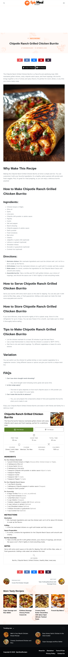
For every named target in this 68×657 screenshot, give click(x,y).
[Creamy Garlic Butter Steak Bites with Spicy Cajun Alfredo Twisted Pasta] (42, 601)
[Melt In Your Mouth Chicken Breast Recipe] (6, 634)
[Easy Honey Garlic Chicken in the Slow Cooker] (38, 634)
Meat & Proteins (35, 38)
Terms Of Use (60, 650)
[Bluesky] (34, 60)
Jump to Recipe (29, 67)
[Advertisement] (34, 19)
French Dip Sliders (57, 610)
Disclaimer (50, 650)
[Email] (48, 60)
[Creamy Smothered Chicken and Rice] (6, 641)
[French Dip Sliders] (58, 601)
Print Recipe (41, 67)
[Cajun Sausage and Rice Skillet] (10, 601)
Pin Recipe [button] (50, 429)
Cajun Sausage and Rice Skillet (52, 641)
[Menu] (64, 3)
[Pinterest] (20, 60)
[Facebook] (27, 60)
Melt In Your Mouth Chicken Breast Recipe (19, 635)
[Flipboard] (41, 60)
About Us (42, 650)
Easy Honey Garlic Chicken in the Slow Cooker (53, 635)
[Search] (4, 3)
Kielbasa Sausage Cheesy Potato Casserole (25, 613)
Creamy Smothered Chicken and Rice (20, 642)
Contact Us (61, 653)
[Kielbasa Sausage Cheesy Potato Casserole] (26, 601)
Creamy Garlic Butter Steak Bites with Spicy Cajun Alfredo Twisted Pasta (41, 615)
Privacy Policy (50, 653)
